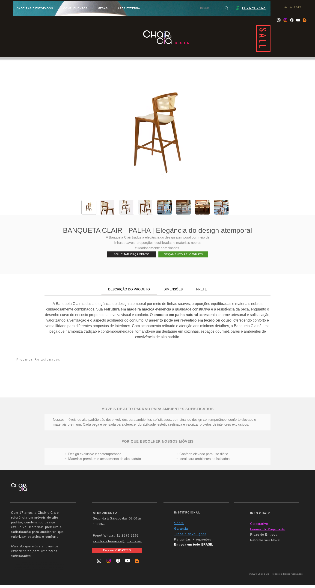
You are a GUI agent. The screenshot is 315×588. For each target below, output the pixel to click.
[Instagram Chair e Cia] (278, 20)
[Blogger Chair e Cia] (304, 20)
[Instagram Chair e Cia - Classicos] (285, 20)
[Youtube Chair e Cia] (298, 20)
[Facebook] (291, 20)
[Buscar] (226, 8)
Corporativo (259, 523)
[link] (129, 289)
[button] (131, 254)
